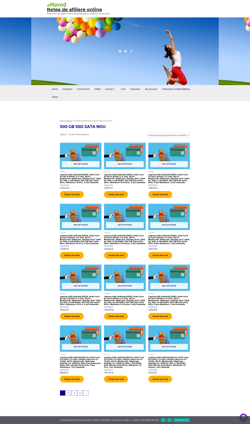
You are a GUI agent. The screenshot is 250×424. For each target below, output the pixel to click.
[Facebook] (120, 51)
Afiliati (97, 89)
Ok (163, 420)
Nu (169, 420)
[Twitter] (125, 51)
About (55, 96)
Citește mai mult (72, 194)
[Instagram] (131, 51)
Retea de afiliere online (74, 9)
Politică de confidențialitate (176, 89)
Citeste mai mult (181, 420)
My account (151, 89)
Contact (109, 89)
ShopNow (67, 89)
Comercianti (83, 89)
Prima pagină (66, 121)
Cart (123, 89)
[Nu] (246, 420)
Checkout (135, 89)
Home (55, 89)
